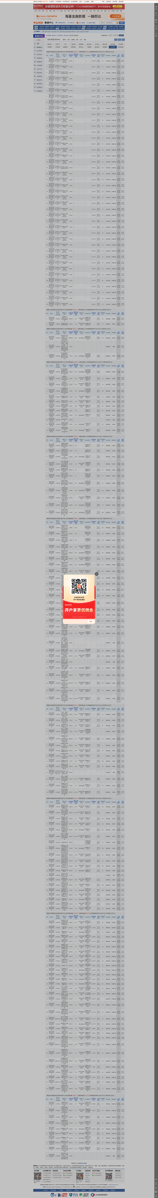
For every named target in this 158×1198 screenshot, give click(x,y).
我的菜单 (108, 1)
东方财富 (51, 1)
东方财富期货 (74, 1)
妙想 (80, 1)
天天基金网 (58, 1)
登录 (103, 1)
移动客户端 (44, 1)
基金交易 (121, 1)
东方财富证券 (66, 1)
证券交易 (115, 1)
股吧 (92, 1)
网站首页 (35, 1)
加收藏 (40, 1)
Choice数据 (86, 1)
